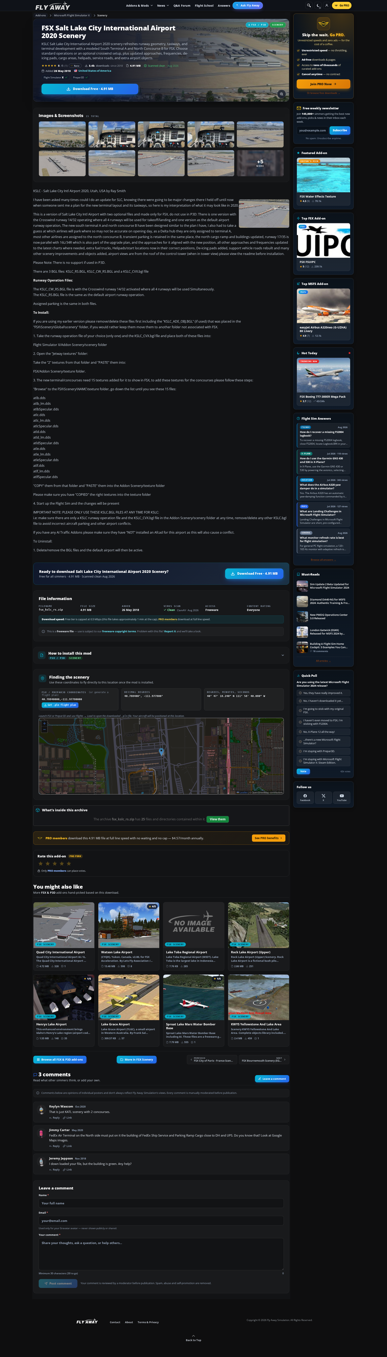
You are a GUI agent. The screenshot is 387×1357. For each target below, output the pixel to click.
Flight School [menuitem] (204, 5)
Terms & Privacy (148, 1322)
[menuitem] (248, 5)
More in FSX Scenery (139, 1059)
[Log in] (326, 5)
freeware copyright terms (119, 631)
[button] (161, 752)
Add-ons (40, 15)
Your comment (49, 1235)
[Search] (309, 5)
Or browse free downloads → (323, 93)
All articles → (323, 660)
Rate (76, 65)
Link (69, 1117)
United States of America (94, 70)
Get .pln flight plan (62, 705)
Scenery (102, 15)
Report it (170, 631)
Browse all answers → (323, 559)
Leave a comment (274, 1079)
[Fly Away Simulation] (52, 5)
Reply (56, 1117)
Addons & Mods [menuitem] (137, 5)
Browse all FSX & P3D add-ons (62, 1059)
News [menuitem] (161, 5)
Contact (115, 1322)
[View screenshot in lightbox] (281, 94)
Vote (303, 771)
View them (218, 819)
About (129, 1322)
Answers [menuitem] (224, 5)
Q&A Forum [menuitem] (182, 5)
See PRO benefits (267, 838)
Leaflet (243, 792)
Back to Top (193, 1340)
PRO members (167, 619)
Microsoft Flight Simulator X (72, 15)
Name (44, 1195)
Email (43, 1213)
